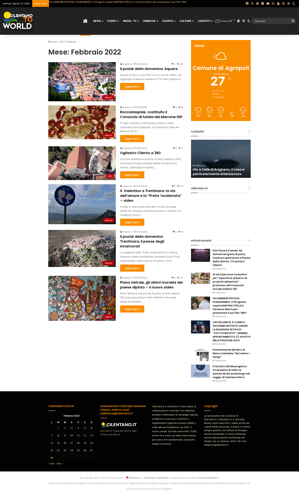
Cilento (167, 20)
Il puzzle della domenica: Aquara (149, 68)
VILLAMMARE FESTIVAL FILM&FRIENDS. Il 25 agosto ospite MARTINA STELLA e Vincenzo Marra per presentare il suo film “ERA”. (118, 2)
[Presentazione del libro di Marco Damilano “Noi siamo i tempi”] (200, 354)
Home (53, 41)
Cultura (185, 20)
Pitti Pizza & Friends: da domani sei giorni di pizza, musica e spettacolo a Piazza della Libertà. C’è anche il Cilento (231, 258)
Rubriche (149, 20)
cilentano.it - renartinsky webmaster (148, 477)
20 (91, 443)
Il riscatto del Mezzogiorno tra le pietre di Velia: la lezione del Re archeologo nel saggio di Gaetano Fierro (231, 372)
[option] (221, 159)
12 (85, 435)
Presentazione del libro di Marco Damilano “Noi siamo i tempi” (231, 353)
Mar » (60, 463)
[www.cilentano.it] (18, 21)
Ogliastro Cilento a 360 (140, 152)
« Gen (51, 463)
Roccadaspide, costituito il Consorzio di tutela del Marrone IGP (151, 114)
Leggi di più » (132, 86)
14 (52, 443)
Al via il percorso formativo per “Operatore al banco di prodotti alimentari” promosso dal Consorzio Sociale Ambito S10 (230, 282)
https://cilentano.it (209, 477)
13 (91, 435)
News (97, 20)
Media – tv (130, 20)
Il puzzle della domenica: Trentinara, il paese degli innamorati (142, 241)
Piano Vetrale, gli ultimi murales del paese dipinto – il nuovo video (151, 285)
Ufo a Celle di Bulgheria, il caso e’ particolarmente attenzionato (219, 171)
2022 (62, 41)
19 (85, 443)
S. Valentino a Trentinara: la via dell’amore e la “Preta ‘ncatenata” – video (151, 195)
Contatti (204, 20)
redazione (127, 64)
